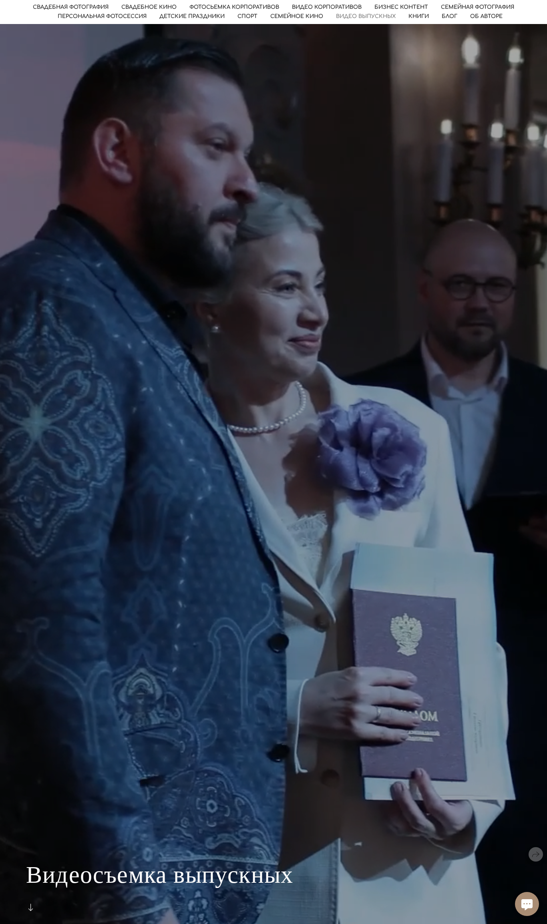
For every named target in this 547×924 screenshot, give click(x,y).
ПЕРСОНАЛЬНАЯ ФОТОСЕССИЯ (102, 16)
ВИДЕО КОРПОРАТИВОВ (327, 7)
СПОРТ (247, 16)
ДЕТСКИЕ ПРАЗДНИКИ (192, 16)
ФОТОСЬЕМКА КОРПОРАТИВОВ (234, 7)
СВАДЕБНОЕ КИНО (149, 7)
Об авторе (486, 16)
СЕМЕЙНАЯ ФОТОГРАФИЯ (477, 7)
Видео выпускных (366, 16)
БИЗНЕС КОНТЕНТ (401, 7)
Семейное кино (296, 16)
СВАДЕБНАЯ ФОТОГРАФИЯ (71, 7)
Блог (449, 16)
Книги (418, 16)
